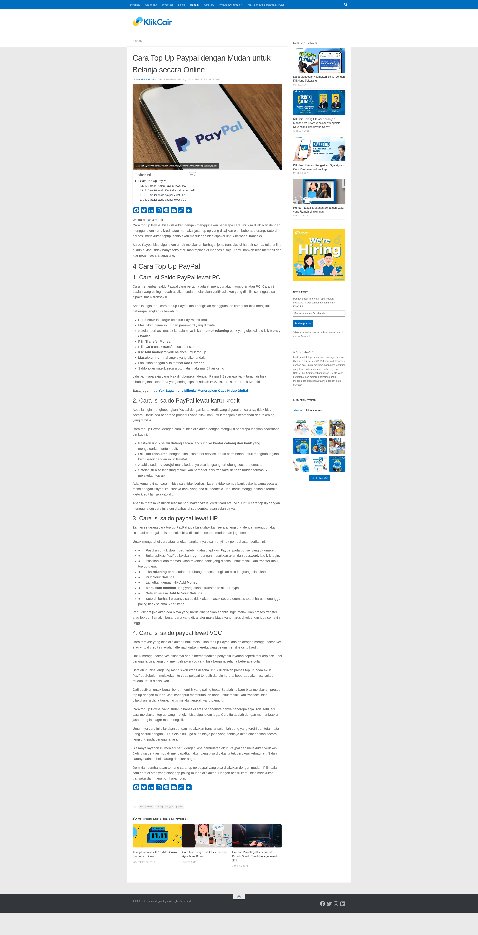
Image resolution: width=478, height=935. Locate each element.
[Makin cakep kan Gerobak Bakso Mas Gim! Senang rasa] (337, 428)
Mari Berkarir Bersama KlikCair (266, 4)
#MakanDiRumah (229, 4)
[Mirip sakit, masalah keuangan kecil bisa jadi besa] (337, 464)
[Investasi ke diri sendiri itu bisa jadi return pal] (301, 446)
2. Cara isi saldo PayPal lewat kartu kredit (170, 190)
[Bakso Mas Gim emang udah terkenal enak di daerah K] (337, 446)
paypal (179, 806)
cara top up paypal (164, 806)
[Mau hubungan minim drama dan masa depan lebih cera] (301, 428)
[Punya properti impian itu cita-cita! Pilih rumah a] (319, 446)
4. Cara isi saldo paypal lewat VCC (166, 199)
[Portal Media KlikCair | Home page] (153, 21)
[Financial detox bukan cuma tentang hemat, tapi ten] (319, 428)
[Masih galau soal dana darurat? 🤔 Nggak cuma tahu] (301, 464)
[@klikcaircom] (322, 903)
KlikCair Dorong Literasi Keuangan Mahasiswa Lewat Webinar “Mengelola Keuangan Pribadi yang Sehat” (316, 123)
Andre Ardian (147, 79)
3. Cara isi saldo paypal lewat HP (165, 195)
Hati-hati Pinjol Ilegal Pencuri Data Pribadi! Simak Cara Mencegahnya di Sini (254, 856)
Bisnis (181, 4)
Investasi (167, 4)
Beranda (135, 4)
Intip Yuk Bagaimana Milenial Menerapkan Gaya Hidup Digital (199, 390)
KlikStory (209, 4)
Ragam (194, 4)
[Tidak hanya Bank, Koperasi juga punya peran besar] (319, 464)
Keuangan (151, 4)
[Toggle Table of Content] (190, 175)
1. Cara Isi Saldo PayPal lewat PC (165, 185)
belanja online (146, 806)
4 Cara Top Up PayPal (152, 181)
